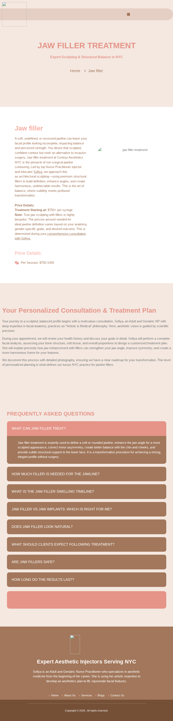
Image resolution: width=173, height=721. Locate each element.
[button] (128, 14)
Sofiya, (38, 172)
